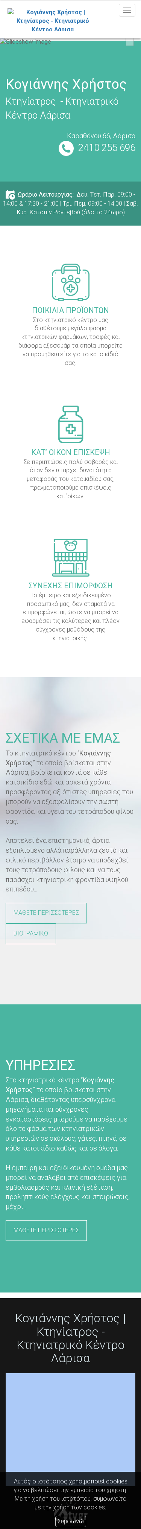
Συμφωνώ (71, 1521)
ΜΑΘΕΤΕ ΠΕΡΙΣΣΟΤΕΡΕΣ (46, 912)
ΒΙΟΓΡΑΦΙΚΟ (31, 933)
